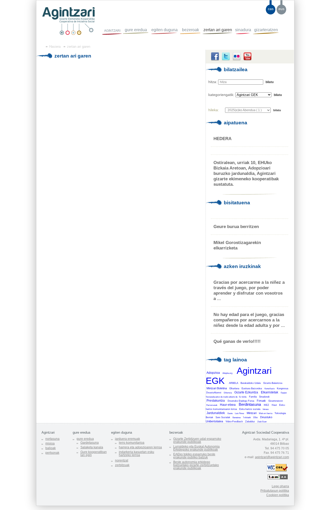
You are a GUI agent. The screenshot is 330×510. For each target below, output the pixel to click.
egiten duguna (164, 30)
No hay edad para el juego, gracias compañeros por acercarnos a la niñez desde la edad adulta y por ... (249, 320)
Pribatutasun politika (274, 490)
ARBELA (233, 383)
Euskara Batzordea (252, 388)
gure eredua (136, 30)
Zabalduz (250, 421)
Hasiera (55, 46)
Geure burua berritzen (236, 226)
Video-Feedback (234, 421)
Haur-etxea (228, 405)
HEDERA (222, 138)
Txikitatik (247, 417)
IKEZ (266, 405)
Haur (274, 405)
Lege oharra (280, 486)
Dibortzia (228, 393)
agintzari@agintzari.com (272, 457)
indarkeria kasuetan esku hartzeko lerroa (136, 453)
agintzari (112, 30)
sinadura (243, 30)
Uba (255, 417)
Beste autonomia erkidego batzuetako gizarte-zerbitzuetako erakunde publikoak (196, 465)
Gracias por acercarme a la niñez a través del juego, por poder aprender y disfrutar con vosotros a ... (249, 290)
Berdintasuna (250, 404)
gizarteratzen (266, 30)
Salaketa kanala (91, 447)
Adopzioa (213, 373)
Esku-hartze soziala (249, 409)
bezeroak (190, 30)
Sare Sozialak (223, 417)
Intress (266, 409)
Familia (253, 396)
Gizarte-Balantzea (272, 383)
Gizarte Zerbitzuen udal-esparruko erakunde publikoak (197, 440)
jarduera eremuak (127, 438)
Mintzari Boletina (217, 388)
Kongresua (282, 388)
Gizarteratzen (275, 401)
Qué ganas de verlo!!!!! (237, 341)
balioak (50, 448)
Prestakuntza (216, 400)
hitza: (212, 82)
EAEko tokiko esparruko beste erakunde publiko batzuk (194, 456)
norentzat (121, 460)
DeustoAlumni (213, 392)
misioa (50, 443)
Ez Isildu (242, 397)
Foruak (261, 400)
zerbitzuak (122, 465)
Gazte (230, 413)
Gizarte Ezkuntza (246, 392)
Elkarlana (234, 388)
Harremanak (211, 405)
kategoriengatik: (221, 95)
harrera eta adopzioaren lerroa (140, 447)
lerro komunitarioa (131, 442)
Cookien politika (277, 495)
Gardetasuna (89, 442)
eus (281, 9)
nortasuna (52, 438)
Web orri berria (265, 413)
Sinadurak (264, 396)
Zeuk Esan (262, 421)
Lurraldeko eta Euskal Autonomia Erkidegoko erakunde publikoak (196, 448)
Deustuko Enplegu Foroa (241, 401)
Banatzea (237, 417)
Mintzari (252, 413)
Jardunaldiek (216, 413)
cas (271, 9)
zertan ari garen (217, 30)
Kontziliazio (270, 388)
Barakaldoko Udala (251, 383)
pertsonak (52, 452)
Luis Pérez (239, 413)
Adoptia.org (227, 373)
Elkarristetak (269, 392)
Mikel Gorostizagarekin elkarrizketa (237, 245)
